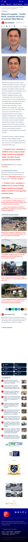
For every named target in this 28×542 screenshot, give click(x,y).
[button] (2, 1)
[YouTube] (26, 314)
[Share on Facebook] (4, 26)
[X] (20, 365)
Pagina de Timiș (8, 539)
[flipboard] (23, 512)
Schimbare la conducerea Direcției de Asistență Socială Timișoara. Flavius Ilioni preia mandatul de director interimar (11, 405)
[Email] (9, 26)
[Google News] (18, 512)
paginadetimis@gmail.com (15, 176)
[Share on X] (7, 26)
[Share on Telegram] (19, 309)
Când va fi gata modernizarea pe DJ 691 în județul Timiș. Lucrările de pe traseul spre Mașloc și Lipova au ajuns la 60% (13, 208)
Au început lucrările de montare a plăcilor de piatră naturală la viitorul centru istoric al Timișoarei (11, 382)
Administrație (4, 11)
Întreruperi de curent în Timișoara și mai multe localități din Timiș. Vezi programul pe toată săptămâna (11, 393)
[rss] (20, 374)
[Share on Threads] (22, 309)
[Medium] (7, 374)
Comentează (4, 166)
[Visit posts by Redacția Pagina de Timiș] (2, 22)
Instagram (20, 178)
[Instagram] (7, 369)
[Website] (22, 314)
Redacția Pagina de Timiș (9, 22)
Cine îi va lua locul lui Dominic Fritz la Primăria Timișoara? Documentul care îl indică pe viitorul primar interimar (12, 418)
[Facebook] (24, 314)
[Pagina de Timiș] (5, 1)
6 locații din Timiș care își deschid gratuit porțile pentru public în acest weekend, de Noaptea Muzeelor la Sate (12, 387)
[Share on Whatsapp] (13, 309)
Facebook (13, 178)
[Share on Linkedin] (16, 309)
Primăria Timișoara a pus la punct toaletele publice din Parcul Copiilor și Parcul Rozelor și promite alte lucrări (12, 437)
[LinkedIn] (20, 369)
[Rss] (26, 512)
